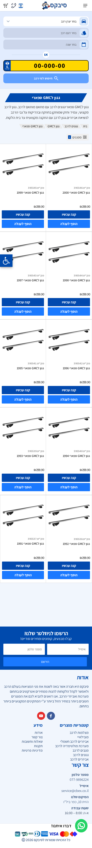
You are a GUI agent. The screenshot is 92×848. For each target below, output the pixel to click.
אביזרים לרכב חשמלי (74, 741)
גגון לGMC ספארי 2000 (76, 193)
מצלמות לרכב (79, 732)
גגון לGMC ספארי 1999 (30, 193)
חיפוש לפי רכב (43, 78)
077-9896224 (79, 779)
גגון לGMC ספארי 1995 (30, 368)
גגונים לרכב (71, 126)
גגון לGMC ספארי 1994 (76, 456)
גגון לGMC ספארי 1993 (30, 456)
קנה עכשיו (69, 214)
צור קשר (37, 737)
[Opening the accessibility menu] (6, 260)
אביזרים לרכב (79, 759)
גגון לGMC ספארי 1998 (76, 280)
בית (85, 126)
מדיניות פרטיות (32, 750)
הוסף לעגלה (68, 223)
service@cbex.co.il (75, 791)
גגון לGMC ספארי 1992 (76, 544)
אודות (39, 732)
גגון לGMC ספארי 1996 (76, 368)
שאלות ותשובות (32, 741)
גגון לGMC (53, 126)
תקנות (38, 746)
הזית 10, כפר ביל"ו (76, 802)
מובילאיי (83, 737)
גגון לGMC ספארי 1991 (30, 544)
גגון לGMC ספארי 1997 (30, 280)
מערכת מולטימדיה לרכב (72, 746)
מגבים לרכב (81, 750)
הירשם (45, 661)
